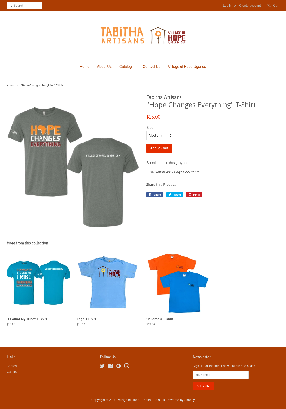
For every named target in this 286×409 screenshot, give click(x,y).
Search (12, 365)
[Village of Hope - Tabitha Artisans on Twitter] (102, 366)
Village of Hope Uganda (187, 66)
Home (84, 66)
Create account (250, 5)
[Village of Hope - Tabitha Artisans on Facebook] (110, 366)
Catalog (126, 66)
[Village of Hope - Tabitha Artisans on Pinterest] (118, 366)
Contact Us (151, 66)
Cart (276, 5)
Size (150, 127)
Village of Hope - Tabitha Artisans (141, 399)
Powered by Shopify (181, 399)
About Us (104, 66)
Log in (227, 5)
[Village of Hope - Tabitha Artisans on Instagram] (126, 366)
